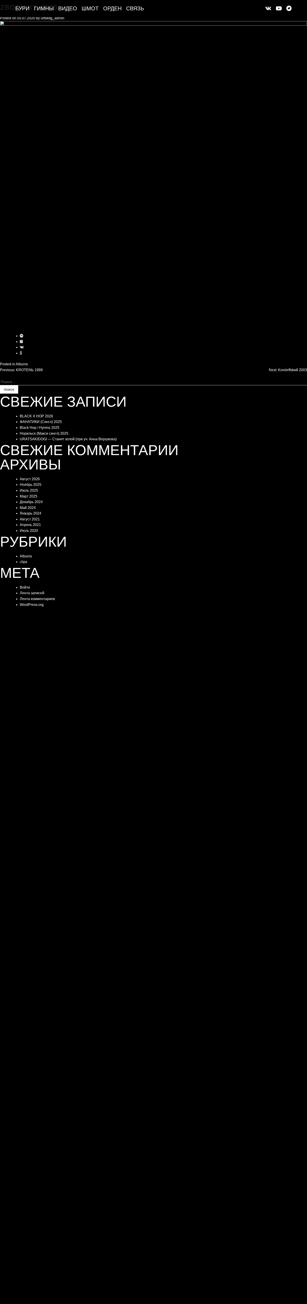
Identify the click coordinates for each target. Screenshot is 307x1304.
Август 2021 (30, 519)
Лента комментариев (37, 599)
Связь (135, 8)
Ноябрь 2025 (30, 485)
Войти (25, 587)
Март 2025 (28, 496)
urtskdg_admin (52, 18)
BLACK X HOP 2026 (36, 416)
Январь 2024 (30, 513)
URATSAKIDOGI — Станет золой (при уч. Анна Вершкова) (68, 439)
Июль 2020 (29, 531)
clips (23, 562)
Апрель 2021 (30, 525)
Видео (67, 8)
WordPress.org (32, 605)
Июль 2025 (29, 490)
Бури (22, 8)
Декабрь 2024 (31, 502)
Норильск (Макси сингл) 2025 (44, 433)
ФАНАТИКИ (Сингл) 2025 (41, 422)
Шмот (90, 8)
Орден (112, 8)
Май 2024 (28, 508)
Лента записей (32, 593)
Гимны (44, 8)
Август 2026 (30, 479)
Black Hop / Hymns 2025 (39, 428)
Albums (22, 364)
